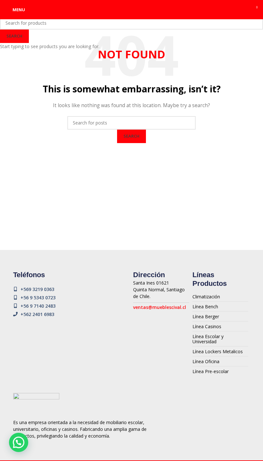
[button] (18, 442)
